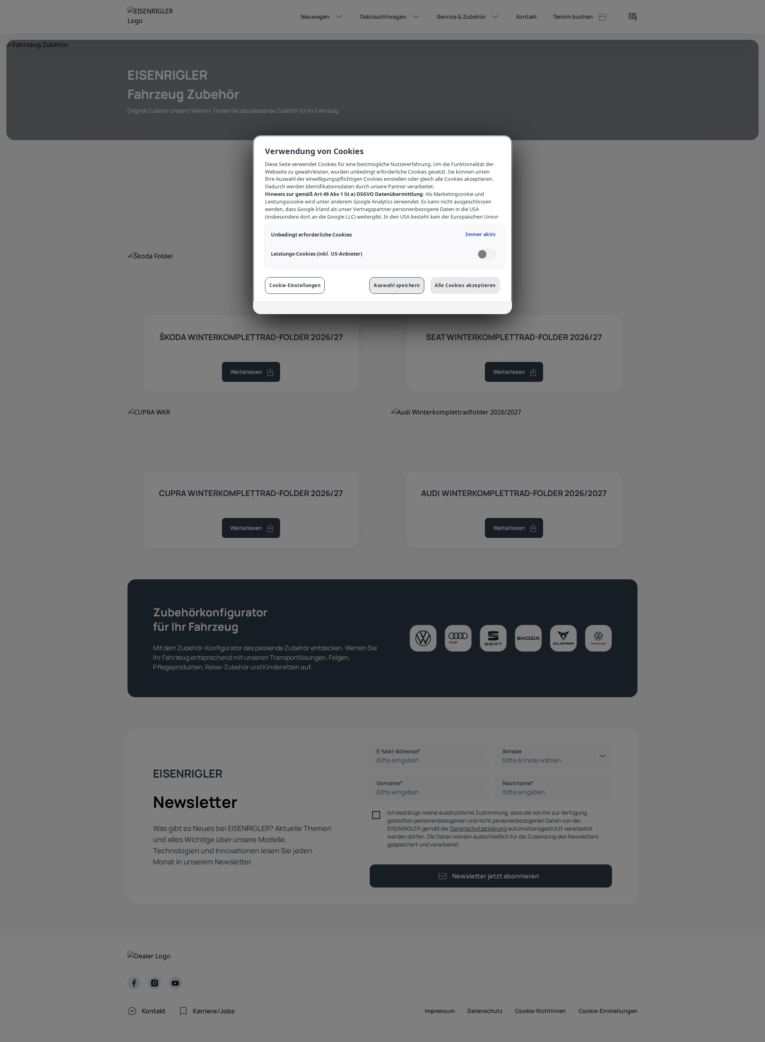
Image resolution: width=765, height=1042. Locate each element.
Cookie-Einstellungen (294, 285)
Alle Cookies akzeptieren (465, 285)
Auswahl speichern (397, 285)
